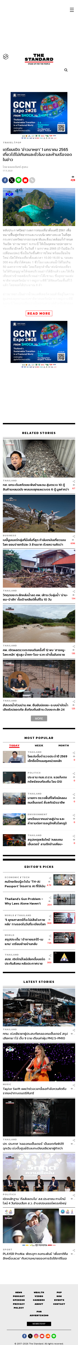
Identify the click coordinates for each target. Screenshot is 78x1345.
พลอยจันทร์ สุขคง (18, 167)
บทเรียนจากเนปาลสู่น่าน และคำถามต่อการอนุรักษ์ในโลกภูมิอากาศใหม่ (47, 821)
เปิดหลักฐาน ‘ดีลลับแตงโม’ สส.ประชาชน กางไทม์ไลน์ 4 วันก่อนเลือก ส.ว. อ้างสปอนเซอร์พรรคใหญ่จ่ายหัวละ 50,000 (34, 1201)
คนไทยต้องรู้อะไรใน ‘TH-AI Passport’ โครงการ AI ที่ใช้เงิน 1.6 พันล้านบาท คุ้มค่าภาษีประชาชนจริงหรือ (25, 883)
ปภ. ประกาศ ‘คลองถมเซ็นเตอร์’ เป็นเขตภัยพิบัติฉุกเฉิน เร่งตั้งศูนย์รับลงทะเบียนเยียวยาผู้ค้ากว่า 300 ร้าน (33, 1146)
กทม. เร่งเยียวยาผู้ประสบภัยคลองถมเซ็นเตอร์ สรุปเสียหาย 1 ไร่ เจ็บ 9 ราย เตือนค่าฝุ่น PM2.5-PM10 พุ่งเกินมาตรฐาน (35, 1036)
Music (7, 1084)
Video (39, 1296)
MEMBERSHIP (39, 1323)
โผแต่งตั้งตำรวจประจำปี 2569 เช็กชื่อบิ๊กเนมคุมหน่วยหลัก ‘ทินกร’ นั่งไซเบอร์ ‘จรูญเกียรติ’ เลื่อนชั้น (48, 758)
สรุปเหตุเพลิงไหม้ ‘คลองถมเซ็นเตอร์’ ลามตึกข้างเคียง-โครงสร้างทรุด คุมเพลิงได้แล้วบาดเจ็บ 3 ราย (47, 841)
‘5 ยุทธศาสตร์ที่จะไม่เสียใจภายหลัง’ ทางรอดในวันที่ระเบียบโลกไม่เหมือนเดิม (25, 922)
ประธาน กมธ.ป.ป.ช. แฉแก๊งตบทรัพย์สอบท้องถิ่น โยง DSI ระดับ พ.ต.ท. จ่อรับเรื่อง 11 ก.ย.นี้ (47, 779)
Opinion (19, 1300)
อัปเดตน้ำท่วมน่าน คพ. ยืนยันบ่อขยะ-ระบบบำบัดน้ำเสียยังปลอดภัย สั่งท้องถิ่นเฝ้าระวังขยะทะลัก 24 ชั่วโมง (35, 707)
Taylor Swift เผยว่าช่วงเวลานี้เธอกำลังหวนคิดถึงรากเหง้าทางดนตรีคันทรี (34, 1091)
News (18, 1292)
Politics (34, 772)
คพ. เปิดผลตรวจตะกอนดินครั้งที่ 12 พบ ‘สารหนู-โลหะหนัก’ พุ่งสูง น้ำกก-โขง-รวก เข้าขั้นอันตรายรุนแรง (34, 652)
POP (18, 142)
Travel (8, 142)
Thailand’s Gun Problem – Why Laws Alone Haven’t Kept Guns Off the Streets (24, 901)
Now (59, 1296)
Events (59, 1300)
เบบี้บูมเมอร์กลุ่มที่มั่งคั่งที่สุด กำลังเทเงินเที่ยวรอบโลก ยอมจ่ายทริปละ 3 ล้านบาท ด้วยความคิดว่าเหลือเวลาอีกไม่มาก (34, 542)
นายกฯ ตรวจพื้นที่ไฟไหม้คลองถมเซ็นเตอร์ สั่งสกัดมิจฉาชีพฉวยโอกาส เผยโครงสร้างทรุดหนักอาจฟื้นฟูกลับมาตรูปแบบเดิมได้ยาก (47, 800)
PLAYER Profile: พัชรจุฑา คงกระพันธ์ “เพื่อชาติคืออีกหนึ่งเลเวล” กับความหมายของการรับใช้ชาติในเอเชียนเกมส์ (35, 1256)
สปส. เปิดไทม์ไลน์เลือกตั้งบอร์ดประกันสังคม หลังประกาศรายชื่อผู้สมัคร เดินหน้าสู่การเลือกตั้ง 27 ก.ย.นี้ (25, 961)
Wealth (39, 1292)
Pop (59, 1292)
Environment (38, 814)
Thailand (10, 480)
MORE (39, 718)
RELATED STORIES (39, 433)
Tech (26, 877)
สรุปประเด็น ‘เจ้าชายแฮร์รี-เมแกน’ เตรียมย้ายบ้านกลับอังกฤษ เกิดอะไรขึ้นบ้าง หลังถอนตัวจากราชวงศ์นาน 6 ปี (24, 941)
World (9, 915)
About (39, 1304)
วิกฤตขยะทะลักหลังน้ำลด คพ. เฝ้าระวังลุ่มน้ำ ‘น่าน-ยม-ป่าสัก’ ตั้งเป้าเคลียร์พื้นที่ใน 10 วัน (35, 597)
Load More (39, 1267)
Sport (7, 1249)
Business (9, 535)
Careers (39, 1300)
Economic (12, 877)
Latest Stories (39, 981)
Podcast (19, 1296)
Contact (59, 1304)
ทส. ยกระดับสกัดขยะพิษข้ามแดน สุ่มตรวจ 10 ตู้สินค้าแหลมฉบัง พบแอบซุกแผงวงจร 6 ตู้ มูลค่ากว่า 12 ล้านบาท (36, 487)
